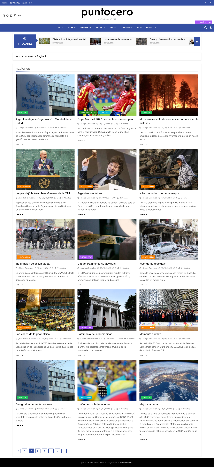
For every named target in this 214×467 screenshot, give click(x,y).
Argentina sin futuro (89, 193)
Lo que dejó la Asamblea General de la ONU (43, 193)
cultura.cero (86, 257)
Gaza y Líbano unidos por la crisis (125, 39)
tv (59, 27)
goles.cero (104, 112)
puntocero (107, 11)
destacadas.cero (88, 112)
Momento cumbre (150, 334)
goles (84, 27)
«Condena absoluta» (152, 263)
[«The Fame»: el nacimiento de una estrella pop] (152, 41)
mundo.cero (24, 187)
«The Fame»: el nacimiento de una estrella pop (185, 39)
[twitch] (15, 15)
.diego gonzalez (25, 127)
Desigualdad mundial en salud (35, 404)
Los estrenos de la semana (75, 39)
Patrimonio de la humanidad (95, 334)
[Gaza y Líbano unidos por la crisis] (99, 41)
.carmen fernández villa (91, 338)
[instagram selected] (7, 15)
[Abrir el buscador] (205, 27)
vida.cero (22, 112)
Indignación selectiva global (33, 263)
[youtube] (19, 15)
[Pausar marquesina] (197, 41)
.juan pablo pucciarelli (28, 197)
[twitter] (11, 15)
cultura (127, 27)
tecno (113, 27)
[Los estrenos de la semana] (53, 41)
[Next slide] (210, 2)
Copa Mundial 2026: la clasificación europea (105, 119)
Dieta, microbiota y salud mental (181, 3)
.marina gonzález (88, 268)
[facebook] (4, 15)
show (98, 27)
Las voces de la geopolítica (33, 334)
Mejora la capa (148, 404)
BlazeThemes (126, 462)
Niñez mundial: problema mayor (159, 193)
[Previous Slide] (206, 2)
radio (149, 27)
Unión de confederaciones (93, 404)
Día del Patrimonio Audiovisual (96, 263)
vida (139, 27)
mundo (72, 27)
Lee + (18, 144)
